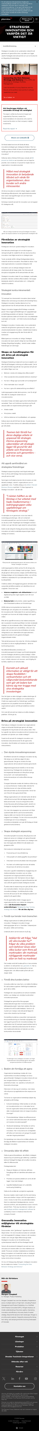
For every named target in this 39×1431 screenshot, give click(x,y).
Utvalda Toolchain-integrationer (19, 1357)
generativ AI (27, 966)
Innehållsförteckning (9, 46)
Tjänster (19, 1351)
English (8, 3)
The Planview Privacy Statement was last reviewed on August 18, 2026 (19, 1410)
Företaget (19, 1337)
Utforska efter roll (19, 1362)
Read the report (10, 129)
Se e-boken (9, 97)
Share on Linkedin (19, 138)
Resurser (19, 1367)
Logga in (31, 1428)
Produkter (19, 1347)
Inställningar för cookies (19, 1423)
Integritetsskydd (26, 1421)
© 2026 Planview (19, 1418)
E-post (19, 1428)
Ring (7, 1428)
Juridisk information (13, 1421)
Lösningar (19, 1341)
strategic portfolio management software (20, 1209)
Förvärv (19, 1372)
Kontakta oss (19, 1386)
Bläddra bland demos (27, 19)
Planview (6, 18)
